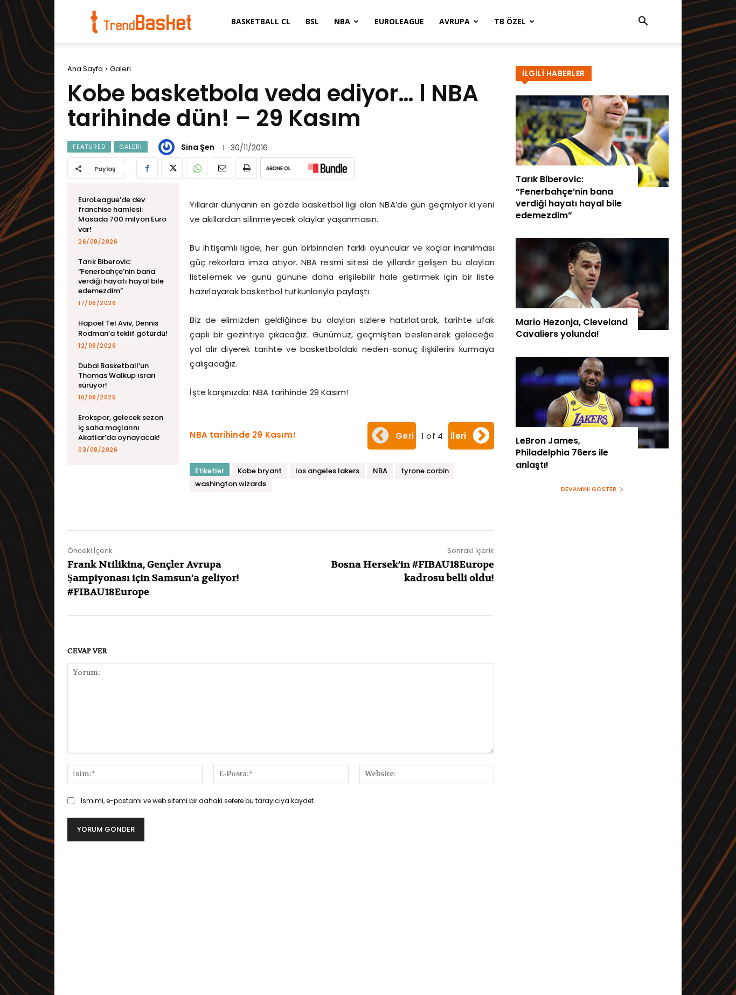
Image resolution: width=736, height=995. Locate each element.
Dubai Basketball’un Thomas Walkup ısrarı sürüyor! (117, 375)
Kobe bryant (260, 471)
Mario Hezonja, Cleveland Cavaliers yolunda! (572, 328)
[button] (643, 22)
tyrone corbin (425, 471)
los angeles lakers (327, 471)
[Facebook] (147, 168)
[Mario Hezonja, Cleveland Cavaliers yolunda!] (592, 284)
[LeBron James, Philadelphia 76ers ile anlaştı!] (592, 402)
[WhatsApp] (196, 168)
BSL (312, 21)
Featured (89, 146)
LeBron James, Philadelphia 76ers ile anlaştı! (562, 452)
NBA (342, 21)
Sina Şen (197, 147)
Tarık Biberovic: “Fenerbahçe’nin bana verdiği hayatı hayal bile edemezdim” (121, 276)
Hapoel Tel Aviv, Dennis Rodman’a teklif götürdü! (123, 328)
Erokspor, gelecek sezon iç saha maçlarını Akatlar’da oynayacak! (120, 427)
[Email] (221, 168)
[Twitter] (172, 168)
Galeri (120, 69)
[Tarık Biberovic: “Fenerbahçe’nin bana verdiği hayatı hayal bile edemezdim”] (592, 141)
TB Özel (510, 21)
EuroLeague (399, 21)
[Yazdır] (246, 168)
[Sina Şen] (168, 147)
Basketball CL (260, 21)
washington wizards (230, 484)
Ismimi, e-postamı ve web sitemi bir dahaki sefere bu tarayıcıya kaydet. (198, 800)
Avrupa (454, 21)
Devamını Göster (588, 489)
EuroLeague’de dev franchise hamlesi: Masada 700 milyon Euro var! (122, 214)
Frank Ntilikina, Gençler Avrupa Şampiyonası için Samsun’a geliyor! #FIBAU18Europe (153, 578)
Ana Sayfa (85, 69)
